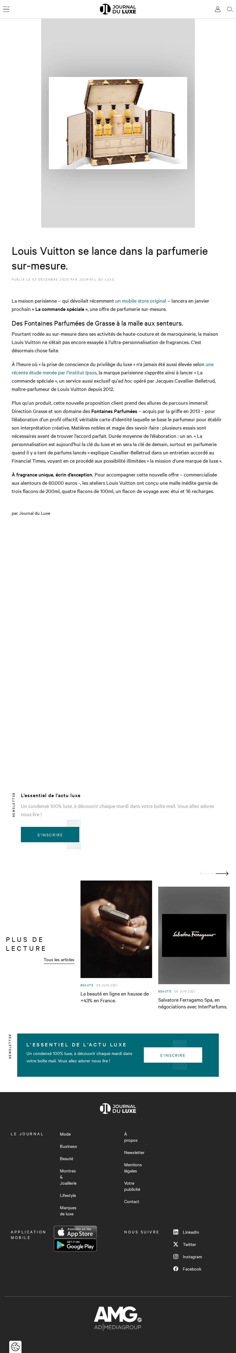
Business (68, 1146)
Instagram (192, 1256)
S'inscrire (50, 834)
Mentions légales (133, 1167)
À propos (131, 1137)
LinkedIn (191, 1232)
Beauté (66, 1158)
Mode (65, 1134)
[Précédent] (206, 873)
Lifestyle (68, 1195)
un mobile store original (141, 300)
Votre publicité (132, 1186)
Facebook (192, 1269)
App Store (75, 1232)
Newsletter (134, 1152)
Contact (131, 1201)
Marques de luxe (68, 1210)
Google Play (75, 1245)
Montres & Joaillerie (68, 1177)
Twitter (189, 1244)
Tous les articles (59, 959)
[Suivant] (222, 873)
